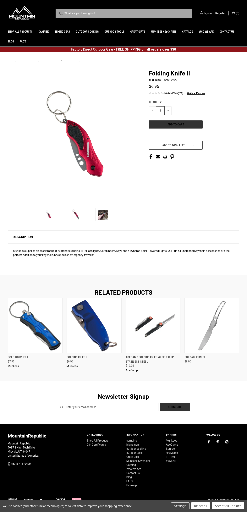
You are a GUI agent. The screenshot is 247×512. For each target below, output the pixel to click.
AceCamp (172, 444)
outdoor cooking (87, 31)
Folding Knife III (18, 357)
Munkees (171, 440)
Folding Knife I (77, 357)
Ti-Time (171, 456)
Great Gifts (137, 31)
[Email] (158, 156)
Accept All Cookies (228, 506)
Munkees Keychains (163, 31)
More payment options (175, 135)
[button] (194, 93)
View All (171, 460)
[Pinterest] (172, 156)
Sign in (208, 13)
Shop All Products (20, 31)
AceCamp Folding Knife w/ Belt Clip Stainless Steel (150, 359)
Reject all (200, 506)
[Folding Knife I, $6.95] (94, 325)
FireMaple (172, 452)
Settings (180, 506)
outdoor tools (114, 31)
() (237, 13)
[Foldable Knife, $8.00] (212, 325)
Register (220, 13)
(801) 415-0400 (21, 463)
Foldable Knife (195, 357)
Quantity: (155, 102)
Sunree (170, 448)
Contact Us (226, 31)
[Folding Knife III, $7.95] (35, 325)
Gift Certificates (96, 444)
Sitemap (131, 485)
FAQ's (23, 41)
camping (43, 31)
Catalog (187, 31)
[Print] (165, 156)
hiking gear (62, 31)
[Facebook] (151, 156)
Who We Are (206, 31)
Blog (11, 41)
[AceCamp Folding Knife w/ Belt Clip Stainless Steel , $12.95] (153, 325)
